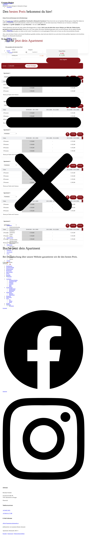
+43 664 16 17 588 (7, 513)
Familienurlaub (13, 239)
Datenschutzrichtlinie (19, 533)
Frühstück (12, 230)
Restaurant (9, 38)
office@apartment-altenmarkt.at (11, 523)
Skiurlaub (11, 246)
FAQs (8, 41)
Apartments (9, 7)
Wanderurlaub (13, 241)
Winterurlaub (9, 30)
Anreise (11, 257)
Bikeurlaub (12, 243)
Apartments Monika (14, 227)
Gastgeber (12, 232)
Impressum (10, 533)
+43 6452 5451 (6, 510)
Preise (11, 234)
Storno (11, 259)
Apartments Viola (13, 229)
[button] (43, 141)
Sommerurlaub (10, 21)
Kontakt (8, 50)
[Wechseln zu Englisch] (10, 264)
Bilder (11, 236)
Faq (10, 255)
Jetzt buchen (9, 39)
